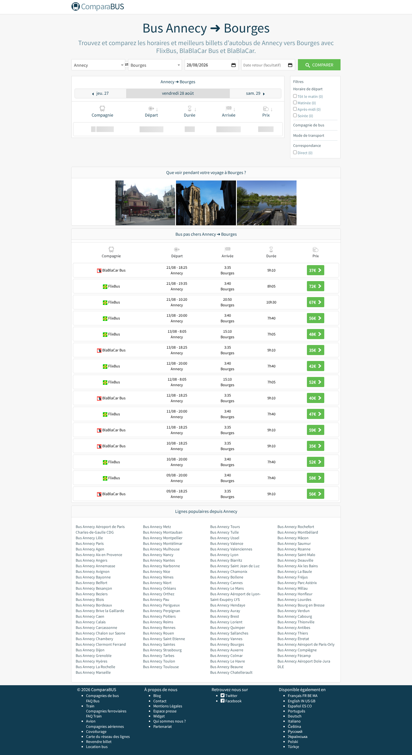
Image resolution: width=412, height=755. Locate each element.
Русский (295, 731)
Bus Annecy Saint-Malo (296, 554)
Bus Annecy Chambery (94, 638)
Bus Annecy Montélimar (162, 543)
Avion (91, 721)
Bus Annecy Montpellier (162, 537)
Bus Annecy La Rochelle (95, 666)
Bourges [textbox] (138, 65)
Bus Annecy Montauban (162, 532)
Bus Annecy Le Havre (227, 661)
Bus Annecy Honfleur (295, 593)
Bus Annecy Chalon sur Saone (100, 633)
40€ (313, 398)
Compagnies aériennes (105, 726)
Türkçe (293, 746)
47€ (313, 414)
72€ (313, 286)
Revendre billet (99, 741)
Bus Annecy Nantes (159, 560)
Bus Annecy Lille (89, 537)
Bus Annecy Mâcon (293, 537)
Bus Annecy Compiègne (297, 649)
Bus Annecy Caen (90, 616)
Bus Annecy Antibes (293, 627)
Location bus (97, 746)
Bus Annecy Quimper (227, 627)
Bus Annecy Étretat (293, 638)
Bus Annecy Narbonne (161, 565)
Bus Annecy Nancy (158, 554)
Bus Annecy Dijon (90, 649)
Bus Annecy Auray (225, 610)
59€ (313, 430)
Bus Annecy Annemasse (95, 565)
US (307, 700)
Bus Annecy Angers (91, 560)
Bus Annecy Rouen (158, 633)
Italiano (294, 721)
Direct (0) (305, 152)
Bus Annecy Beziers (92, 593)
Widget (159, 716)
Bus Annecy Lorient (226, 621)
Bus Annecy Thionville (295, 621)
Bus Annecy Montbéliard (297, 532)
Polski (293, 741)
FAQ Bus (92, 700)
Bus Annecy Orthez (158, 593)
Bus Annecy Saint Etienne (164, 638)
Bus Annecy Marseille (93, 672)
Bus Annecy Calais (91, 621)
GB (313, 700)
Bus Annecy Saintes (159, 644)
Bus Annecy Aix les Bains (297, 565)
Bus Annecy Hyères (91, 661)
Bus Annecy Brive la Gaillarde (100, 610)
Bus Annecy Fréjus (292, 577)
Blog (157, 695)
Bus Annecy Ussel (224, 537)
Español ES (297, 705)
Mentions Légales (167, 705)
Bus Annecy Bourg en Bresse (301, 605)
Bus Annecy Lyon (224, 554)
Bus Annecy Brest (224, 616)
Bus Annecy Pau (156, 599)
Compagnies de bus (102, 695)
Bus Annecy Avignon (93, 571)
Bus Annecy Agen (90, 549)
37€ (313, 270)
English (294, 700)
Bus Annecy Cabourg (294, 616)
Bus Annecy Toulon (159, 661)
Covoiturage (96, 731)
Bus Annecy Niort (157, 582)
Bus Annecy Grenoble (94, 655)
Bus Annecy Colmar (226, 655)
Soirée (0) (305, 115)
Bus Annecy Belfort (91, 582)
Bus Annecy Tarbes (158, 655)
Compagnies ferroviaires (106, 711)
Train (90, 705)
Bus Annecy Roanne (294, 549)
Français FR (297, 695)
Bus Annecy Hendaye (227, 605)
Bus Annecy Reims (158, 621)
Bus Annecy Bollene (226, 577)
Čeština (294, 726)
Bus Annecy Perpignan (161, 610)
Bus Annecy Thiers (292, 633)
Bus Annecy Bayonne (93, 577)
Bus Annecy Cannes (226, 582)
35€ (313, 350)
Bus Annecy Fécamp (294, 655)
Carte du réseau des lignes (108, 736)
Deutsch (295, 716)
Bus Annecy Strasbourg (162, 649)
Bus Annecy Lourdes (294, 599)
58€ (313, 478)
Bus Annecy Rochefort (295, 526)
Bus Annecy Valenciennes (231, 549)
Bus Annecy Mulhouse (161, 549)
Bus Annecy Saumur (294, 543)
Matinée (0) (307, 102)
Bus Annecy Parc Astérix (297, 582)
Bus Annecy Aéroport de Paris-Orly (306, 644)
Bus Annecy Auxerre (226, 649)
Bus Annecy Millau (292, 588)
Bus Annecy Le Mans (227, 588)
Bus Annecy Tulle (224, 532)
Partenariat (162, 726)
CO (309, 705)
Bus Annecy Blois (90, 599)
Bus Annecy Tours (225, 526)
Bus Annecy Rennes (159, 627)
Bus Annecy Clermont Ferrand (101, 644)
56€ (313, 318)
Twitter (230, 695)
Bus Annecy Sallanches (229, 633)
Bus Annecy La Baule (294, 571)
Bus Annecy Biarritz (226, 560)
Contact (159, 700)
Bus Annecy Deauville (295, 560)
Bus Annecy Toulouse (161, 666)
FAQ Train (94, 716)
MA (315, 695)
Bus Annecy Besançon (94, 588)
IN (302, 700)
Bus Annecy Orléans (159, 588)
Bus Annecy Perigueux (161, 605)
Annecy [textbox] (81, 65)
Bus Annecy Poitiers (159, 616)
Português (296, 711)
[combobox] (98, 64)
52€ (313, 382)
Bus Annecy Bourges (227, 644)
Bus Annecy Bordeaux (94, 605)
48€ (313, 334)
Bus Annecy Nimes (158, 577)
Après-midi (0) (309, 109)
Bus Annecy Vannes (226, 638)
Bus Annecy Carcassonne (96, 627)
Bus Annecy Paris (90, 543)
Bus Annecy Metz (157, 526)
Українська (297, 736)
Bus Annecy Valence (226, 543)
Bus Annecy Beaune (226, 666)
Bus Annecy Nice (156, 571)
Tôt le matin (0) (310, 96)
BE (309, 695)
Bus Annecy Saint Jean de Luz (235, 565)
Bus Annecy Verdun (293, 610)
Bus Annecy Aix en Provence (99, 554)
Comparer (322, 65)
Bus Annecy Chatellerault (231, 672)
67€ (313, 302)
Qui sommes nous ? (169, 721)
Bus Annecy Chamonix (228, 571)
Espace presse (165, 711)
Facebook (233, 700)
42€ (313, 366)
